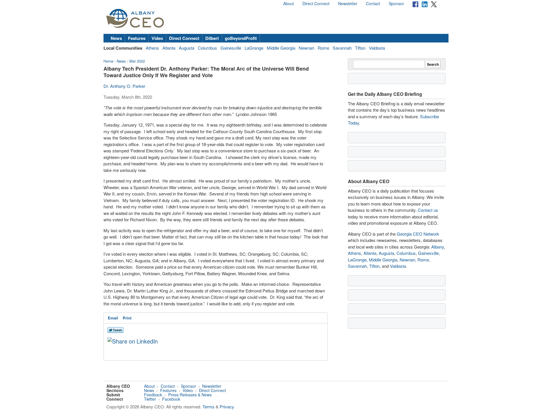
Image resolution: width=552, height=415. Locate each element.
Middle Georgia (281, 48)
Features (136, 38)
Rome (323, 48)
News (116, 38)
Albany (437, 247)
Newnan (306, 48)
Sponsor (396, 3)
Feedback (153, 394)
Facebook (171, 399)
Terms (208, 407)
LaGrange (254, 48)
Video (157, 38)
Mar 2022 (137, 61)
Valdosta (377, 48)
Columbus (207, 48)
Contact (373, 3)
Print (127, 318)
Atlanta (168, 48)
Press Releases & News (190, 394)
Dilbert (212, 38)
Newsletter (347, 3)
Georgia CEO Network (418, 234)
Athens (152, 48)
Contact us (428, 210)
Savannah (342, 48)
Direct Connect (315, 3)
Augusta (186, 48)
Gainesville (231, 48)
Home (108, 61)
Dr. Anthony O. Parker (124, 86)
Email (113, 318)
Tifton (360, 48)
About (288, 3)
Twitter (150, 399)
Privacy (227, 407)
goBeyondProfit (241, 38)
